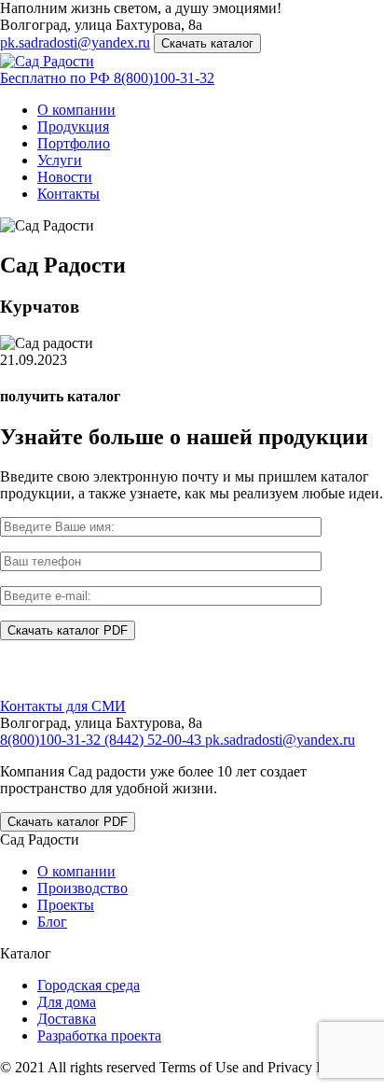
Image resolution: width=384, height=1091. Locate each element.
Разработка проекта (99, 1035)
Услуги (59, 160)
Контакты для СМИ (63, 706)
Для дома (66, 1002)
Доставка (66, 1019)
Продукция (73, 126)
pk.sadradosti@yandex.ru (75, 42)
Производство (82, 888)
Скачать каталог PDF (67, 822)
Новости (64, 177)
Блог (52, 922)
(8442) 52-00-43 (154, 740)
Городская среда (88, 985)
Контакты (68, 194)
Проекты (65, 905)
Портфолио (73, 143)
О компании (76, 110)
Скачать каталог (207, 43)
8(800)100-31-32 (107, 78)
